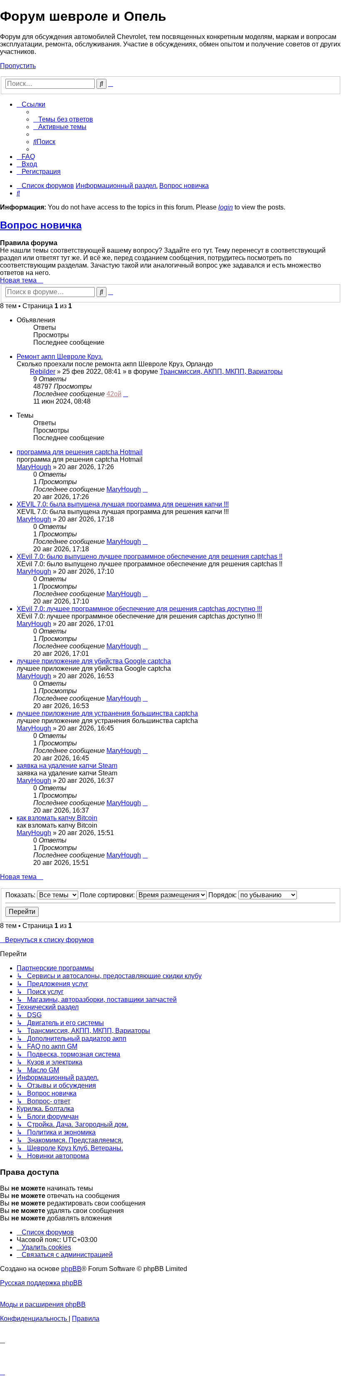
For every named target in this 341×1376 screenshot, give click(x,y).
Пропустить (18, 65)
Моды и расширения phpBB (43, 1304)
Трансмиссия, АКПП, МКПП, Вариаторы (221, 371)
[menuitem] (63, 119)
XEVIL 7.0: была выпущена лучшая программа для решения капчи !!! (123, 504)
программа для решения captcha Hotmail (80, 451)
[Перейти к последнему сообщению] (125, 393)
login (225, 207)
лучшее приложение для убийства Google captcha (94, 661)
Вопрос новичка (41, 225)
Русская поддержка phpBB (41, 1282)
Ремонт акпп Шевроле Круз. (60, 356)
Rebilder (42, 371)
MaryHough (34, 466)
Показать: (21, 895)
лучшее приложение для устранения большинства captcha (107, 713)
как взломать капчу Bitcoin (57, 817)
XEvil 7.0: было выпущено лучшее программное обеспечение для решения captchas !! (149, 556)
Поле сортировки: (108, 895)
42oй (113, 393)
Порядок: (223, 895)
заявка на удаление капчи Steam (67, 765)
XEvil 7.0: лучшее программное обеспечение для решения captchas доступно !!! (139, 608)
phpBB (71, 1268)
